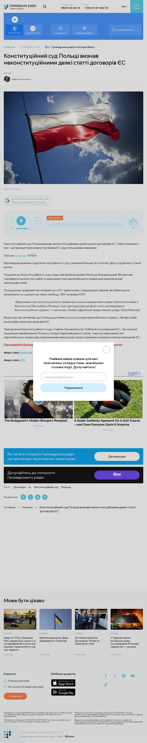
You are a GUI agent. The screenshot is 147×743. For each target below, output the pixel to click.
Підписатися (74, 388)
